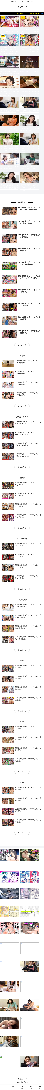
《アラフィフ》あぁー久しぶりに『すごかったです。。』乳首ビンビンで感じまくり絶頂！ (29, 1014)
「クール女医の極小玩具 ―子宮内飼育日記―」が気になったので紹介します (9, 903)
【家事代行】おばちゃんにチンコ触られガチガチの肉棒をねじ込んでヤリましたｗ (29, 996)
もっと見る (22, 345)
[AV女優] (33, 13)
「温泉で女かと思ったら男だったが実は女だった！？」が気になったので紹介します (9, 864)
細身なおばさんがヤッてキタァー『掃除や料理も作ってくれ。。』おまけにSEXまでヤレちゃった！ (29, 1071)
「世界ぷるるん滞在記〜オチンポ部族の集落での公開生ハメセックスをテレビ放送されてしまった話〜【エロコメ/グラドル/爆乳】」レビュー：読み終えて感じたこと (29, 866)
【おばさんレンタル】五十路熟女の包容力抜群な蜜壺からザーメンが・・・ (29, 112)
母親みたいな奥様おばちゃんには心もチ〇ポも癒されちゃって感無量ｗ (29, 1051)
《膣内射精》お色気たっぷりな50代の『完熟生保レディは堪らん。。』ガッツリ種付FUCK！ (9, 996)
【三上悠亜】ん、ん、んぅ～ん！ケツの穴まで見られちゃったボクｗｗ (29, 1032)
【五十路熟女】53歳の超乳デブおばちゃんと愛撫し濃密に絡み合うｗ (29, 168)
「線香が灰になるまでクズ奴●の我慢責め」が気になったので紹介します (30, 71)
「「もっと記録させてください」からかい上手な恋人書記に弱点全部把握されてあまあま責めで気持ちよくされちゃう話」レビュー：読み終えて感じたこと (9, 51)
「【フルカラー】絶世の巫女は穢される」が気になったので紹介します (9, 31)
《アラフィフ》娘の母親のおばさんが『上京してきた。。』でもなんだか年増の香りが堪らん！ (9, 1014)
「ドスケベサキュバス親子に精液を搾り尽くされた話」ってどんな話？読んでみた (29, 31)
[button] (40, 576)
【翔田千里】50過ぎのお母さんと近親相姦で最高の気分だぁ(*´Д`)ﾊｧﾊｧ (29, 957)
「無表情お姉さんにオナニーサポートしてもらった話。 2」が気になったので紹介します (9, 937)
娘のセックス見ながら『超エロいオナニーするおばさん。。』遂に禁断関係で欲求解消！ (9, 130)
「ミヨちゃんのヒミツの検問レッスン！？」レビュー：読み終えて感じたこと (29, 903)
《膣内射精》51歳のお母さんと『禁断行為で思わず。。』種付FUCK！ (8, 1032)
